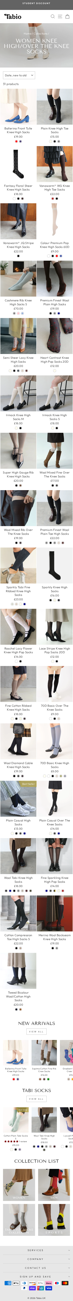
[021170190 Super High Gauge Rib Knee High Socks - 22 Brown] (20, 485)
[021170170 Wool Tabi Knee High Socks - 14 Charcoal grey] (18, 890)
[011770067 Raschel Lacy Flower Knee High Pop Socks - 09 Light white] (16, 661)
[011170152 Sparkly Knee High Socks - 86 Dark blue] (58, 600)
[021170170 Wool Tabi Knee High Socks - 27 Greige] (22, 890)
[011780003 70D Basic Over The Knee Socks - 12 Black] (54, 718)
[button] (11, 1141)
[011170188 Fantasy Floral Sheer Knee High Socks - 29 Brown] (22, 198)
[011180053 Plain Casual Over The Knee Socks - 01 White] (50, 833)
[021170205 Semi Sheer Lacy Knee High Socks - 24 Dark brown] (26, 370)
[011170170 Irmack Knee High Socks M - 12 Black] (20, 428)
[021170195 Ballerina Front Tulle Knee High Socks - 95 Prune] (20, 141)
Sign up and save (36, 1276)
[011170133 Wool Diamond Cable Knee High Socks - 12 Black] (14, 776)
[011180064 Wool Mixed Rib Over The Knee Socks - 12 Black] (16, 543)
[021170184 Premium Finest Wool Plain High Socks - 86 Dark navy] (58, 313)
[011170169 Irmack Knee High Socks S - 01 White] (52, 428)
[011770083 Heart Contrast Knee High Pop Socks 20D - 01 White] (54, 370)
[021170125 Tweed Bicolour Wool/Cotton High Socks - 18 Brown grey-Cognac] (20, 1009)
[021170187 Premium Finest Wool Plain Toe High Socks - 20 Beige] (58, 543)
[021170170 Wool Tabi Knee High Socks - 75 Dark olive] (30, 890)
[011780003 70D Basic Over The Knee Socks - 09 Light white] (50, 718)
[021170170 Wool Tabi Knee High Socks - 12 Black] (14, 890)
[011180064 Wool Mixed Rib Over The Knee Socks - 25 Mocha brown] (20, 543)
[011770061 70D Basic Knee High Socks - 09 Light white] (48, 776)
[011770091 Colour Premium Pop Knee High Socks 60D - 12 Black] (52, 256)
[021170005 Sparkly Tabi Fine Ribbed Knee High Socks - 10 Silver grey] (12, 604)
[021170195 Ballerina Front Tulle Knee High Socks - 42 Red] (16, 141)
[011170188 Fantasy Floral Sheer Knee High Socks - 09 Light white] (14, 198)
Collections (40, 33)
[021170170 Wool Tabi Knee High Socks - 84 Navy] (10, 890)
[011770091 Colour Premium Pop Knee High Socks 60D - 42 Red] (56, 256)
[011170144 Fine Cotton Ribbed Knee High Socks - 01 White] (12, 718)
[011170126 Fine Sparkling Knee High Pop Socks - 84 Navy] (46, 890)
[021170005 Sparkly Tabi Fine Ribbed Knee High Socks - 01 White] (20, 604)
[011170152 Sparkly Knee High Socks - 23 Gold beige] (54, 600)
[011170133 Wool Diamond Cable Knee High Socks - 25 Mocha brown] (22, 776)
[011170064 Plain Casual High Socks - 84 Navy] (24, 833)
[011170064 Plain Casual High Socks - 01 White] (12, 833)
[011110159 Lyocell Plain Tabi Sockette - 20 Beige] (70, 1146)
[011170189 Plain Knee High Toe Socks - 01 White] (50, 141)
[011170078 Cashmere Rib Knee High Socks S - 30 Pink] (18, 313)
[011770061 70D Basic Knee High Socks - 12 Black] (52, 776)
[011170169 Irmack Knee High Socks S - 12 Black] (56, 428)
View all (36, 1031)
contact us (35, 1267)
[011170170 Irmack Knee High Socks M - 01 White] (16, 428)
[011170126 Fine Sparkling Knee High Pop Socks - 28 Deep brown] (62, 890)
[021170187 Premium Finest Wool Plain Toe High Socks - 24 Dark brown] (62, 543)
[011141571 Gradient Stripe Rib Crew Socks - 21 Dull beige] (68, 1079)
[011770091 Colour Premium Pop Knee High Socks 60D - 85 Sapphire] (61, 256)
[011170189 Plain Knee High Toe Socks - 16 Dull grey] (58, 141)
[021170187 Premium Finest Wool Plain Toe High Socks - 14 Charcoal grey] (54, 543)
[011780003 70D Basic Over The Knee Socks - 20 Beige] (58, 718)
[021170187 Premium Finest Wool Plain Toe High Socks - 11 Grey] (46, 543)
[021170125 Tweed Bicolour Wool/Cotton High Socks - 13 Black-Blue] (16, 1009)
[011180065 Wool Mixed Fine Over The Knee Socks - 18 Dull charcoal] (56, 485)
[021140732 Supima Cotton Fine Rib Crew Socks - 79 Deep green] (48, 1079)
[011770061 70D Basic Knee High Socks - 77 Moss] (61, 776)
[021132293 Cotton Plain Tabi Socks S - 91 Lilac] (19, 1149)
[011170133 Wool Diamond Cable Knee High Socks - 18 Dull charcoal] (18, 776)
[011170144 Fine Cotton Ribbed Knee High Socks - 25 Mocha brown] (24, 718)
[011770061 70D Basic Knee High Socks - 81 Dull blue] (65, 776)
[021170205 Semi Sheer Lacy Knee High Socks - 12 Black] (14, 370)
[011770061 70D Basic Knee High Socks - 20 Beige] (56, 776)
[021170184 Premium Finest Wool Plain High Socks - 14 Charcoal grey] (54, 313)
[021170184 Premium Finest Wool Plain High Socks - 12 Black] (50, 313)
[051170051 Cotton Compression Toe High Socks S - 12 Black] (16, 948)
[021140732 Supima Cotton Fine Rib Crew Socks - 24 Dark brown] (44, 1079)
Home (27, 33)
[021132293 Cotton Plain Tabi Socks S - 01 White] (11, 1149)
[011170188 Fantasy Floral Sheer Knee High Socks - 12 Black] (18, 198)
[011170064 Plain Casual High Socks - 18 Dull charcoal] (20, 833)
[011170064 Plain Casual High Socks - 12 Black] (16, 833)
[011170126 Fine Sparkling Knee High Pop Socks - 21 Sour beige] (58, 890)
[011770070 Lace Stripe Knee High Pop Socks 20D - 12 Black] (56, 661)
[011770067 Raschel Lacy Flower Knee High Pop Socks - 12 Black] (20, 661)
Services (36, 1250)
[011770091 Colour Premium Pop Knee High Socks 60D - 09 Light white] (48, 256)
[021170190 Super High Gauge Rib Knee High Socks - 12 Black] (16, 485)
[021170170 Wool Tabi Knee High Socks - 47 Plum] (26, 890)
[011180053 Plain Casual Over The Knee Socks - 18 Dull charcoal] (54, 833)
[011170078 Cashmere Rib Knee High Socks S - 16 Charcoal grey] (14, 313)
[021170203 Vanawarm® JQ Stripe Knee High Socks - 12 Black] (18, 256)
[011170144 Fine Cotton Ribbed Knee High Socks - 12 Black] (16, 718)
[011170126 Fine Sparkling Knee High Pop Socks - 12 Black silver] (50, 890)
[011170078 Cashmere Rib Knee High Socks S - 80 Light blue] (22, 313)
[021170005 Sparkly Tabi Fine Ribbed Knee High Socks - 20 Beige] (16, 604)
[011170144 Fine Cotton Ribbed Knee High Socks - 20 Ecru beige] (20, 718)
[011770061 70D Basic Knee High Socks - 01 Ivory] (44, 776)
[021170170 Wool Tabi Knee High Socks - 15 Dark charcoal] (6, 890)
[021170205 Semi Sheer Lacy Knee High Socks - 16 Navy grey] (18, 370)
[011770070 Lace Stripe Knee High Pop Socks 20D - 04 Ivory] (52, 661)
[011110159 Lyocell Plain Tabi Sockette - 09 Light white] (62, 1146)
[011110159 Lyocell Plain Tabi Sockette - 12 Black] (66, 1146)
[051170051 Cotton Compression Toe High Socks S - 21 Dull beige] (20, 948)
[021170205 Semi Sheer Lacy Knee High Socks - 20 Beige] (22, 370)
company (35, 1259)
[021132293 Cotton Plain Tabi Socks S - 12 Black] (15, 1149)
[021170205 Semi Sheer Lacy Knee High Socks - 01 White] (10, 370)
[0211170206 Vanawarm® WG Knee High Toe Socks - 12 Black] (56, 198)
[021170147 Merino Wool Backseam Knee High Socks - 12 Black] (52, 948)
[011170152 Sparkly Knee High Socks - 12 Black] (50, 600)
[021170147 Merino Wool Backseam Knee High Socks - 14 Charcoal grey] (56, 948)
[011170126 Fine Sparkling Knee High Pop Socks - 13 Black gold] (54, 890)
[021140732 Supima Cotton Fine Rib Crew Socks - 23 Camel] (40, 1079)
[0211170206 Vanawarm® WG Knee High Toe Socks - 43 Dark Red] (52, 198)
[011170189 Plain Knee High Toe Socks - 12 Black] (54, 141)
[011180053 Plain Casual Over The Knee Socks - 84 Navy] (58, 833)
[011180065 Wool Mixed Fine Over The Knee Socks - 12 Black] (52, 485)
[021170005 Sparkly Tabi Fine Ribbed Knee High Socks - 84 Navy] (24, 604)
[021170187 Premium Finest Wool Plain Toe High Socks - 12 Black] (50, 543)
